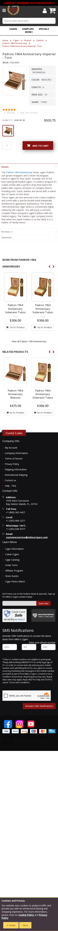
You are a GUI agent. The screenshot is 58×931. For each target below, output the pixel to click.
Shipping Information (16, 469)
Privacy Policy (12, 464)
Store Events (12, 576)
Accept (11, 925)
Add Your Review (29, 112)
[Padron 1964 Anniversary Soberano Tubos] (15, 287)
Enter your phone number (42, 642)
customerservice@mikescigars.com (27, 537)
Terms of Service (14, 458)
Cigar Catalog (12, 559)
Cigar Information (14, 548)
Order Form (11, 565)
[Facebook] (8, 724)
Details (5, 166)
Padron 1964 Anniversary (14, 43)
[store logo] (13, 10)
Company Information (16, 453)
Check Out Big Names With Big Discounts (29, 2)
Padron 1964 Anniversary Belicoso (15, 394)
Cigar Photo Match (15, 581)
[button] (29, 31)
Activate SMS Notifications (39, 706)
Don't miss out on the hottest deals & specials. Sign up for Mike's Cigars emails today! (28, 595)
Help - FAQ (10, 485)
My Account (11, 447)
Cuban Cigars (12, 554)
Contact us (10, 480)
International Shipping (16, 474)
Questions (6, 237)
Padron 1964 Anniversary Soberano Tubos (15, 308)
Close (25, 925)
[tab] (29, 166)
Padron (40, 40)
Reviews (6, 231)
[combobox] (29, 21)
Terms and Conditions (19, 682)
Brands (27, 40)
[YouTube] (31, 724)
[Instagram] (19, 724)
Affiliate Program (14, 570)
